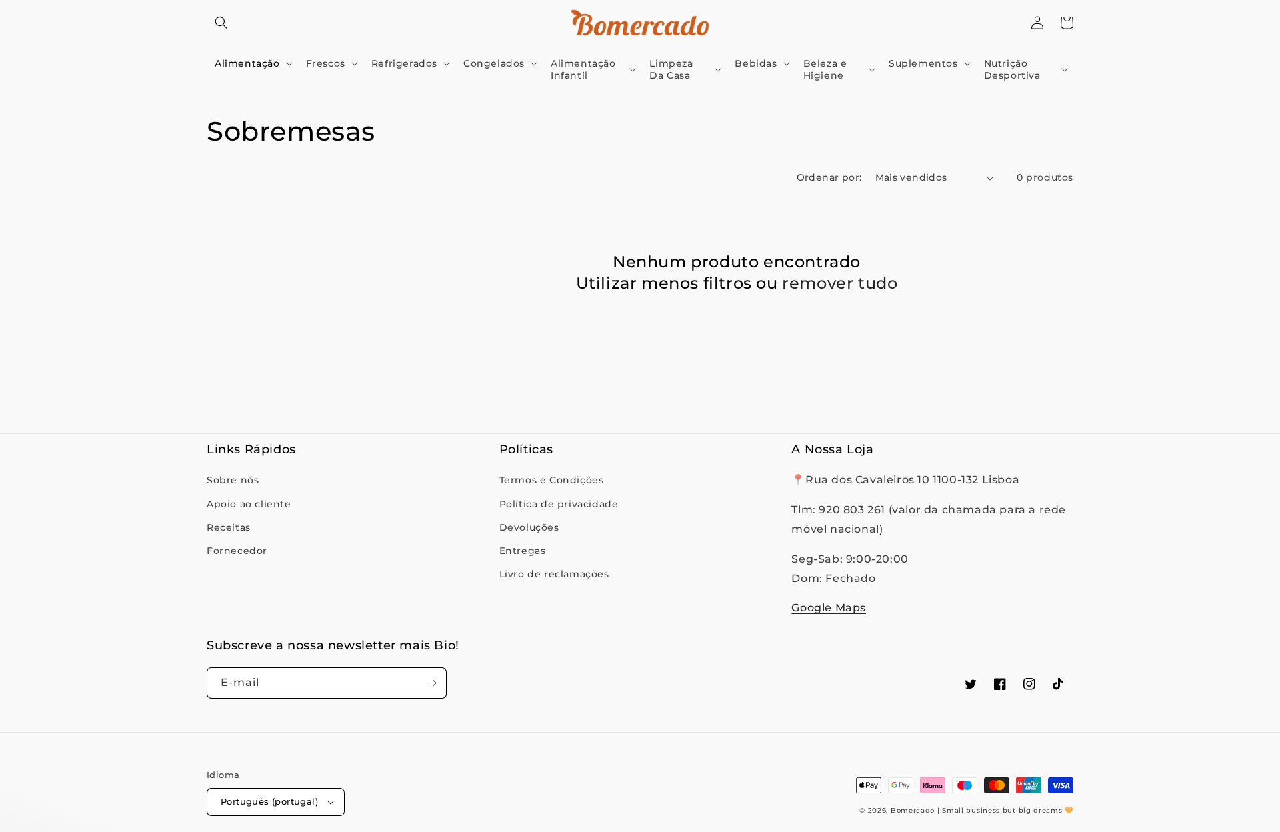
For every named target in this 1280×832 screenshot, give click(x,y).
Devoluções (529, 527)
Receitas (229, 527)
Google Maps (828, 607)
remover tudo (839, 283)
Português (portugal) (269, 801)
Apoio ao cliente (249, 504)
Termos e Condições (551, 480)
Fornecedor (237, 551)
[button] (221, 22)
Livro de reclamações (554, 574)
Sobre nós (233, 480)
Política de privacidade (559, 504)
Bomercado (913, 810)
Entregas (522, 551)
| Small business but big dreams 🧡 (1005, 810)
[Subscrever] (431, 683)
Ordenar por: (829, 177)
